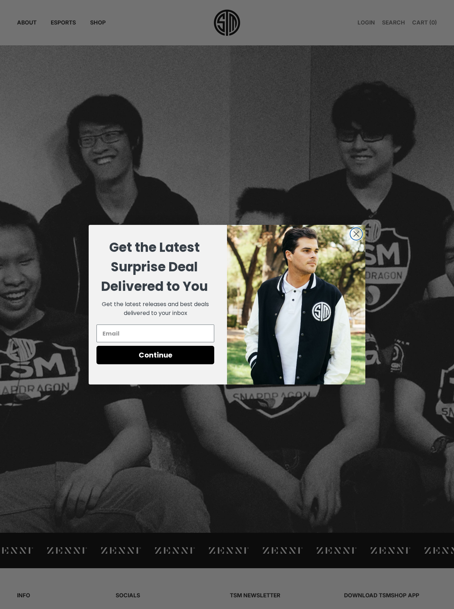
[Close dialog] (356, 234)
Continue (155, 355)
